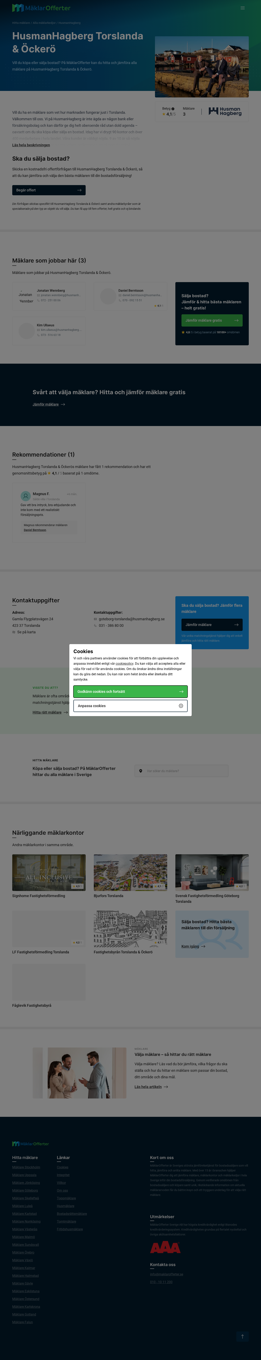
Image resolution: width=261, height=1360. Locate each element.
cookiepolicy (124, 664)
